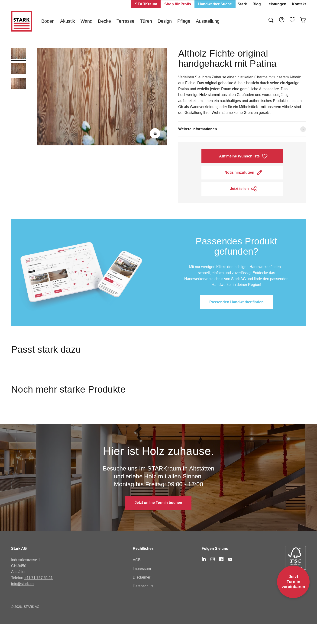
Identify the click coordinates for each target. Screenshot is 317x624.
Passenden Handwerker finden (236, 302)
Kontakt (299, 4)
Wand (86, 21)
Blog (256, 4)
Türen (146, 21)
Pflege (183, 21)
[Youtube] (230, 559)
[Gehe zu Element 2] (18, 69)
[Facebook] (221, 559)
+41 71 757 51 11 (38, 578)
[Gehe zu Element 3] (18, 84)
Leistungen (276, 4)
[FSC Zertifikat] (295, 561)
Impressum (142, 569)
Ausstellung (208, 21)
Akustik (67, 21)
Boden (48, 21)
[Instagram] (212, 559)
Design (165, 21)
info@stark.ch (22, 584)
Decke (104, 21)
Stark (242, 4)
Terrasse (125, 21)
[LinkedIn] (204, 559)
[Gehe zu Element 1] (18, 54)
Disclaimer (141, 577)
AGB (137, 560)
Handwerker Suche (215, 4)
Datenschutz (143, 586)
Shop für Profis (177, 4)
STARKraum (146, 4)
